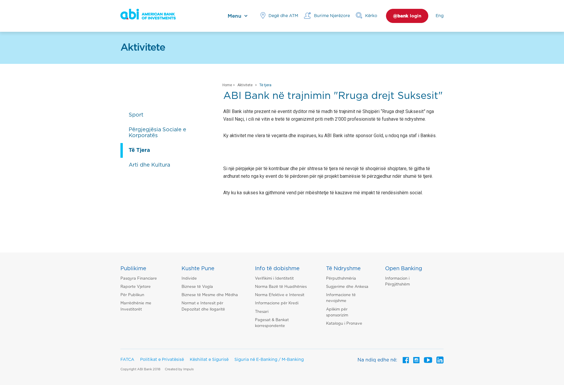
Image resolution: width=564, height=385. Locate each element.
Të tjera (265, 85)
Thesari (261, 312)
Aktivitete (245, 85)
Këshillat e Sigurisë (209, 360)
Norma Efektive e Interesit (279, 295)
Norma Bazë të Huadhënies (281, 287)
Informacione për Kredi (276, 303)
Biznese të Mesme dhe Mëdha (210, 295)
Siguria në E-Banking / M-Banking (269, 360)
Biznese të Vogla (197, 287)
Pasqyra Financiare (138, 279)
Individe (189, 279)
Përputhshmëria (341, 279)
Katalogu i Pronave (344, 324)
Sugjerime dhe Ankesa (347, 287)
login (407, 16)
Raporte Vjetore (135, 287)
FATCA (127, 360)
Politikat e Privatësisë (162, 360)
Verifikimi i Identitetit (274, 279)
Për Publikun (132, 295)
